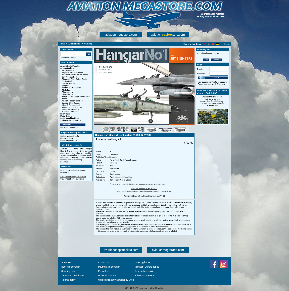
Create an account (219, 82)
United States (195, 44)
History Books (68, 83)
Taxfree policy (68, 279)
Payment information (109, 266)
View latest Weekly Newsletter (73, 177)
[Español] (213, 44)
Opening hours (142, 262)
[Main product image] (144, 125)
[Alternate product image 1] (109, 132)
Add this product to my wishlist (144, 189)
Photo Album (67, 92)
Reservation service (145, 271)
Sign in (216, 78)
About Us (66, 262)
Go (88, 54)
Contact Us (104, 262)
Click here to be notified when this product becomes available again (138, 184)
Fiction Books (67, 81)
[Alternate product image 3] (137, 132)
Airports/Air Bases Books (72, 73)
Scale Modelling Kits (69, 118)
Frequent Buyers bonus (147, 266)
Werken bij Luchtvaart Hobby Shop (116, 279)
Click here (221, 84)
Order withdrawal (107, 275)
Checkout (217, 60)
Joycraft (113, 157)
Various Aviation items (69, 120)
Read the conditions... (69, 140)
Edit (206, 60)
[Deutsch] (217, 44)
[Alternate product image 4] (151, 132)
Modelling (66, 90)
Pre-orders (103, 271)
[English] (209, 44)
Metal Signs (65, 116)
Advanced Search (68, 58)
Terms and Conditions (72, 275)
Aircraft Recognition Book (72, 101)
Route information (70, 266)
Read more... (65, 162)
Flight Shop (65, 114)
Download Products (68, 128)
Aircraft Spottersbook (71, 105)
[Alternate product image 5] (166, 132)
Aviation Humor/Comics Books (75, 75)
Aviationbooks (66, 68)
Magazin (65, 86)
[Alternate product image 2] (123, 132)
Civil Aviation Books (70, 77)
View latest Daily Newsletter (72, 179)
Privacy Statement (144, 275)
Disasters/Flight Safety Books (74, 79)
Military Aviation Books (71, 88)
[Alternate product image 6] (180, 132)
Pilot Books (67, 94)
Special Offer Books (70, 103)
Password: (201, 74)
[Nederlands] (205, 44)
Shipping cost (68, 271)
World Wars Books (69, 109)
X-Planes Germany (69, 112)
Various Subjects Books (72, 107)
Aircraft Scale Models (69, 66)
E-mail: (200, 69)
